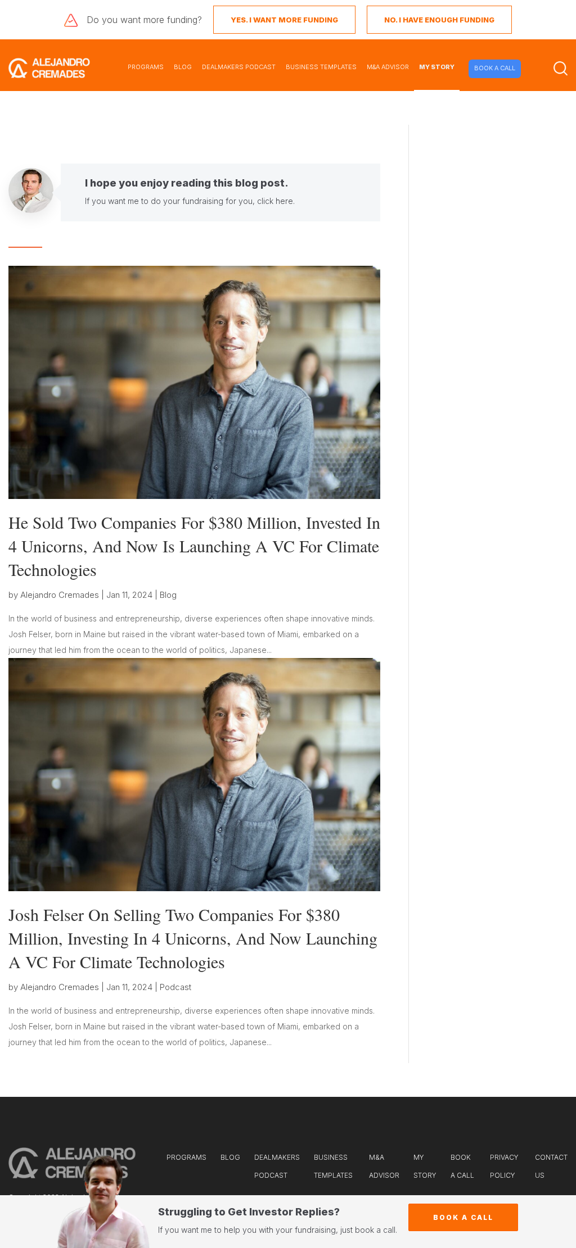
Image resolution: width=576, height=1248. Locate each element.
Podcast (175, 987)
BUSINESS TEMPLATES (321, 67)
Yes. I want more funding (284, 19)
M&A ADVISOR (388, 67)
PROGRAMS (146, 67)
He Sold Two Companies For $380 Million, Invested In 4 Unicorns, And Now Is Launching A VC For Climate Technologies (194, 545)
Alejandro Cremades (59, 594)
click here (275, 201)
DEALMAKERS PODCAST (239, 67)
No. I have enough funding (439, 19)
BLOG (183, 67)
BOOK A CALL (494, 68)
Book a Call (463, 1217)
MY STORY (436, 67)
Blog (168, 594)
